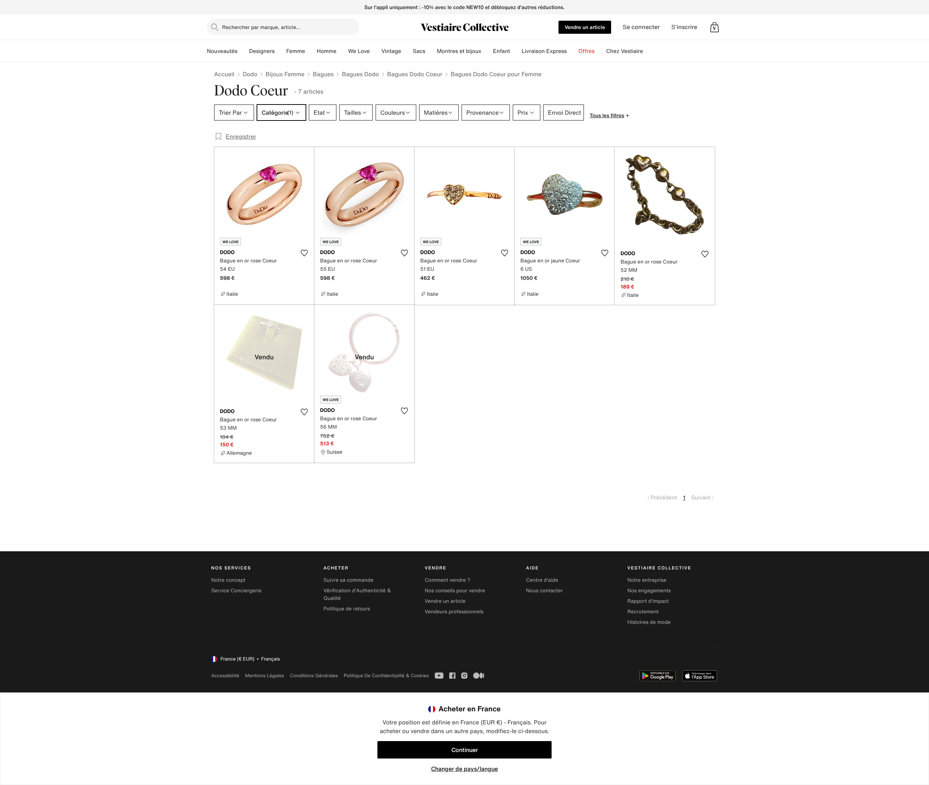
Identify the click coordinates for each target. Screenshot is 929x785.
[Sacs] (431, 51)
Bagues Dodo (360, 74)
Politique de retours (346, 609)
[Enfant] (516, 51)
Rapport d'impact (648, 601)
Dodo (250, 74)
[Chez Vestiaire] (649, 51)
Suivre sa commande (348, 580)
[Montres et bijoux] (487, 51)
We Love (359, 51)
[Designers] (280, 51)
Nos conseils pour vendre (455, 590)
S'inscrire (684, 27)
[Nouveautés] (243, 51)
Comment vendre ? (447, 580)
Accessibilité (225, 675)
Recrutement (643, 612)
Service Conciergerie (236, 590)
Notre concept (228, 580)
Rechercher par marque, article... (261, 27)
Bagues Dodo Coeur (414, 74)
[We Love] (375, 51)
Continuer (464, 749)
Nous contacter (544, 590)
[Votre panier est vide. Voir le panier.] (714, 27)
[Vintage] (407, 51)
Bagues (323, 74)
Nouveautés (222, 51)
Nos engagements (649, 590)
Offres (586, 51)
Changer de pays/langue (464, 768)
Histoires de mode (649, 622)
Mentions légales (264, 675)
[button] (714, 27)
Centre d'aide (542, 580)
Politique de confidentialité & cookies (386, 675)
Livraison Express (543, 51)
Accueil (224, 74)
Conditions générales (314, 675)
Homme (327, 51)
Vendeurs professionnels (454, 612)
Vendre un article (585, 27)
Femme (295, 51)
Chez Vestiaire (624, 51)
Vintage (391, 51)
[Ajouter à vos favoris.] (304, 253)
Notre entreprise (646, 580)
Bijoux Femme (285, 74)
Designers (262, 51)
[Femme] (311, 51)
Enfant (501, 51)
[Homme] (342, 51)
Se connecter (641, 27)
